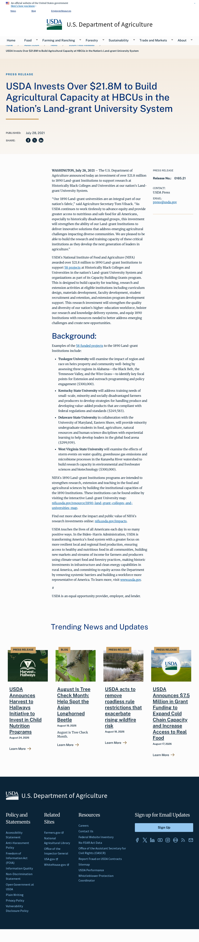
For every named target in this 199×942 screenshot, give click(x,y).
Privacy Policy (15, 900)
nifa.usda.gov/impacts (111, 521)
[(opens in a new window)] (137, 840)
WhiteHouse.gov (55, 865)
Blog (33, 10)
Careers (84, 825)
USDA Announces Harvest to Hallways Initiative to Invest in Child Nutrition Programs (25, 710)
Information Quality (19, 868)
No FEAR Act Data (90, 843)
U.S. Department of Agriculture (110, 24)
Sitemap (84, 864)
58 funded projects (89, 346)
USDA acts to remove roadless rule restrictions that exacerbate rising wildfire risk (123, 707)
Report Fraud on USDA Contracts (100, 859)
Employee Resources (61, 10)
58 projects (72, 267)
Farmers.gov (52, 832)
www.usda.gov (130, 580)
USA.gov (49, 859)
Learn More (17, 749)
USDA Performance (91, 870)
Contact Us (86, 831)
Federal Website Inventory (96, 837)
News (13, 10)
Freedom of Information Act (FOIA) (17, 858)
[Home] (55, 29)
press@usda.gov (165, 202)
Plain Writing (15, 895)
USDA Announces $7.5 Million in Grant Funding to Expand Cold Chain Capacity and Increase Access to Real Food (171, 713)
